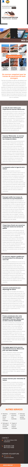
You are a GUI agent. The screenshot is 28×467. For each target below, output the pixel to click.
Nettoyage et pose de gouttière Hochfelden (22, 416)
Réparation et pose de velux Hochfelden (14, 416)
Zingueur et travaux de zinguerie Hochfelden (14, 426)
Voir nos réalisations (14, 56)
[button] (13, 37)
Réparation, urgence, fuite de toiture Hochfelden (5, 417)
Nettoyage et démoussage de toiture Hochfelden (6, 426)
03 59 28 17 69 (6, 4)
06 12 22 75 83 (15, 4)
